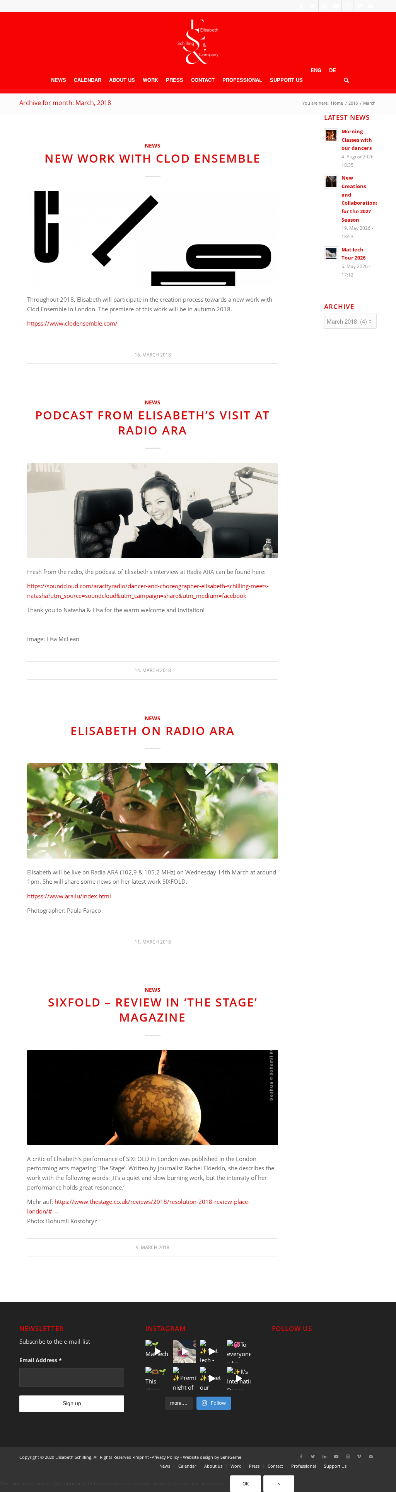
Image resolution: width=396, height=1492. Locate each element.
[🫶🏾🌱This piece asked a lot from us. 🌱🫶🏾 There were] (157, 1378)
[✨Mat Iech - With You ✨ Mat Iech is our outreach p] (211, 1351)
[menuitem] (58, 80)
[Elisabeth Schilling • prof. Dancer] (198, 41)
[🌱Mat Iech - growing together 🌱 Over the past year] (157, 1351)
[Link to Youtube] (335, 6)
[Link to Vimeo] (359, 6)
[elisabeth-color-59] (152, 811)
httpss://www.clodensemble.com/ (72, 323)
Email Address (40, 1360)
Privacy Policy (165, 1457)
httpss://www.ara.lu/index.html (69, 896)
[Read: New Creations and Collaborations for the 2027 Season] (331, 181)
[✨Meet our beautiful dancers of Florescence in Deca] (211, 1378)
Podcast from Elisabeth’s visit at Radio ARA (152, 422)
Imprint (141, 1457)
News (152, 145)
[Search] (344, 80)
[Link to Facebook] (301, 6)
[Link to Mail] (371, 6)
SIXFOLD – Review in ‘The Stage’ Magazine (153, 1009)
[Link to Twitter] (312, 6)
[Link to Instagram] (347, 6)
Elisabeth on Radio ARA (152, 730)
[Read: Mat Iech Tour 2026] (331, 253)
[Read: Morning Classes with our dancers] (331, 135)
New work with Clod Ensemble (152, 158)
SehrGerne (230, 1457)
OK (245, 1483)
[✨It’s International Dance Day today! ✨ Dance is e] (238, 1378)
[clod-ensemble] (152, 238)
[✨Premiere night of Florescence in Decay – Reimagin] (184, 1378)
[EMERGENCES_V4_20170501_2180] (152, 1097)
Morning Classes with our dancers (356, 139)
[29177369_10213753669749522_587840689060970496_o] (152, 510)
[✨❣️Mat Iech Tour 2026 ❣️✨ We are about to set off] (184, 1351)
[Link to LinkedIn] (324, 6)
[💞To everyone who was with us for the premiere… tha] (238, 1351)
